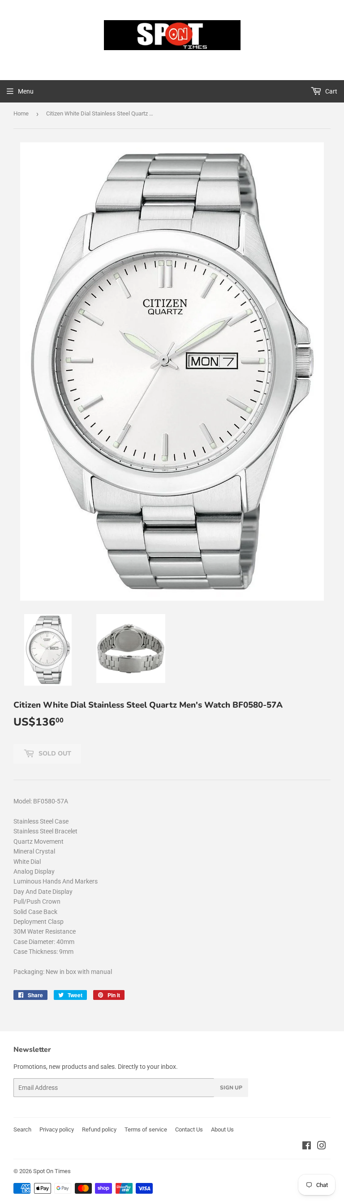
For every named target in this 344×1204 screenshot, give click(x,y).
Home (21, 113)
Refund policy (99, 1129)
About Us (222, 1129)
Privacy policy (56, 1129)
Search (22, 1129)
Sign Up (231, 1087)
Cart (330, 91)
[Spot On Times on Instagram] (321, 1146)
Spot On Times (52, 1171)
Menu (26, 91)
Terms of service (146, 1129)
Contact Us (189, 1129)
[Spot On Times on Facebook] (306, 1146)
